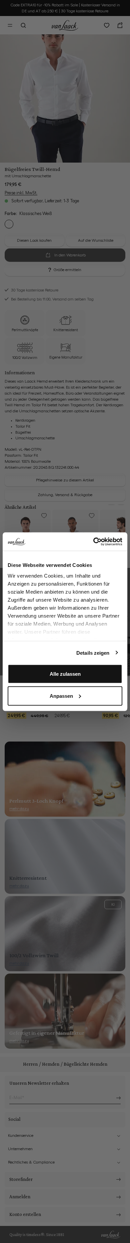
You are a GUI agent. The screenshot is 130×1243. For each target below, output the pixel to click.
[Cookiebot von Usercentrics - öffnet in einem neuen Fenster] (93, 541)
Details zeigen (92, 652)
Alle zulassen (65, 674)
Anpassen (61, 695)
